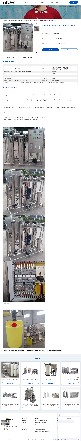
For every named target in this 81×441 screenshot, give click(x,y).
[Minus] (78, 415)
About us (24, 420)
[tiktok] (4, 428)
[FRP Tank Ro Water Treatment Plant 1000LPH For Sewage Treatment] (10, 370)
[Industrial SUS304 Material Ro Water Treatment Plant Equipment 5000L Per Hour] (50, 395)
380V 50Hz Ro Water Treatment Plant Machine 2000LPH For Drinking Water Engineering (71, 380)
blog (52, 2)
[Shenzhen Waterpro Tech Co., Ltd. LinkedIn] (13, 426)
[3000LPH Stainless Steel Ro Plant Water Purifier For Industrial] (71, 395)
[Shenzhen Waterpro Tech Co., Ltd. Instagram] (10, 426)
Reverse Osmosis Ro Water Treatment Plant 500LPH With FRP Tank (50, 380)
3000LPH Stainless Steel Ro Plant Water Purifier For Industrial (70, 405)
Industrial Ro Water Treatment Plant (16, 350)
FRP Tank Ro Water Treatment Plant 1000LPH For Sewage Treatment (10, 380)
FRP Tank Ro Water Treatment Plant (54, 350)
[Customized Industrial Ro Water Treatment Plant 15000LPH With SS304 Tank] (10, 395)
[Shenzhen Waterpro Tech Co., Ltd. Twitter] (4, 426)
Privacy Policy (5, 439)
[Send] (78, 439)
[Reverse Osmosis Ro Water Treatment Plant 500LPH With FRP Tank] (50, 370)
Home (26, 2)
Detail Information (11, 57)
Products (10, 20)
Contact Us (24, 429)
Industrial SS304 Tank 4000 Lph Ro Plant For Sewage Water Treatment (30, 380)
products (37, 2)
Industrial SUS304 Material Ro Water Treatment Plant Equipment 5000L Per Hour (50, 405)
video (47, 2)
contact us (57, 2)
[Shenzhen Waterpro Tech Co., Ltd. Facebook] (7, 426)
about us (31, 2)
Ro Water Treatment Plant (17, 20)
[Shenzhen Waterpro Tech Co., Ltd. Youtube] (16, 426)
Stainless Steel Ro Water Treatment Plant (35, 350)
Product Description (27, 57)
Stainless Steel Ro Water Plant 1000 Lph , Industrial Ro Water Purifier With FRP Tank (30, 405)
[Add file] (59, 439)
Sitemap (10, 439)
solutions (42, 2)
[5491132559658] (7, 428)
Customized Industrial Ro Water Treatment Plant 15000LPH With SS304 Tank (10, 405)
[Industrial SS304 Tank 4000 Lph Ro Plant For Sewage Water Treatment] (30, 370)
